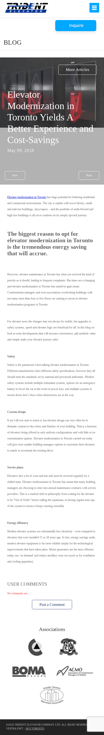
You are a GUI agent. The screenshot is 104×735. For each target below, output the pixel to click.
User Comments (27, 584)
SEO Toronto (35, 728)
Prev (15, 175)
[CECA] (35, 655)
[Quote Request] (76, 26)
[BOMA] (29, 679)
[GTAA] (52, 704)
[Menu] (94, 8)
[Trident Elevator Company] (26, 7)
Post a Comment (52, 605)
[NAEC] (69, 655)
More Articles (77, 69)
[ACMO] (75, 679)
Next (89, 175)
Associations (52, 629)
